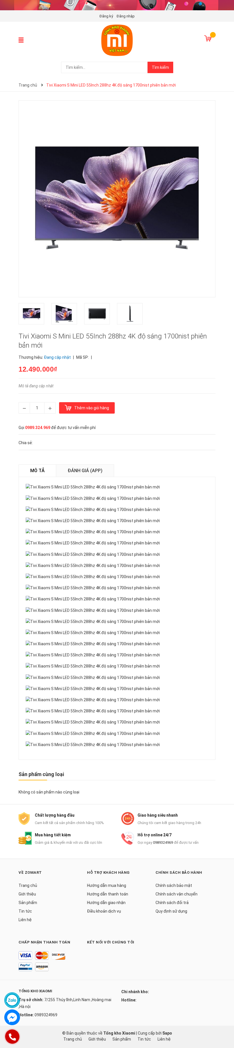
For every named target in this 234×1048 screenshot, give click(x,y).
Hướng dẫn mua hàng (106, 885)
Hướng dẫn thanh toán (107, 894)
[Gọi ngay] (12, 1036)
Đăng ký (106, 16)
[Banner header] (117, 5)
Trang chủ (28, 885)
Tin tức (25, 911)
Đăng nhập (126, 16)
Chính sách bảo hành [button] (179, 872)
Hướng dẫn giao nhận (106, 902)
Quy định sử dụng (171, 911)
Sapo (167, 1033)
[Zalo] (12, 1000)
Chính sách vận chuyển (176, 894)
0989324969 (163, 842)
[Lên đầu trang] (224, 1021)
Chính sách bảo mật (174, 885)
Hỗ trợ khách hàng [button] (108, 872)
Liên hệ (25, 919)
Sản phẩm (28, 902)
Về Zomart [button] (30, 872)
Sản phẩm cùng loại (41, 774)
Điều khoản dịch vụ (104, 911)
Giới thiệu (27, 894)
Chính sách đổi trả (172, 902)
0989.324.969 (37, 427)
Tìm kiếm (160, 67)
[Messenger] (12, 1017)
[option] (35, 315)
